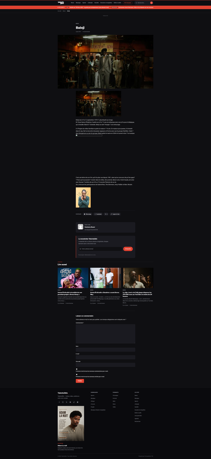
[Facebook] (59, 402)
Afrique (93, 401)
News (72, 3)
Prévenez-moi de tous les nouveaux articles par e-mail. (90, 376)
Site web (78, 361)
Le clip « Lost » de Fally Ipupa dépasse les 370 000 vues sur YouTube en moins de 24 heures (137, 294)
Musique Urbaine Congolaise (98, 410)
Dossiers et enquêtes (106, 3)
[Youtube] (70, 402)
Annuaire (128, 3)
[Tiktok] (73, 402)
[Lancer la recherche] (151, 2)
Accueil (59, 11)
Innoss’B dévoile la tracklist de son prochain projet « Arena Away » (70, 293)
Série (114, 401)
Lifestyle (90, 3)
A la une (93, 404)
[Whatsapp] (77, 402)
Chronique (115, 395)
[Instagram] (62, 402)
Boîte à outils (117, 3)
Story (114, 404)
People (92, 407)
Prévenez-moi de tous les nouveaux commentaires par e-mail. (92, 371)
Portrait (115, 398)
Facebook (98, 214)
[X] (66, 402)
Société (96, 3)
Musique (78, 3)
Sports (84, 3)
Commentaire (80, 323)
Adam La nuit (62, 446)
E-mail (77, 354)
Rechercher (137, 421)
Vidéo (114, 407)
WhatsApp (88, 214)
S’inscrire (128, 249)
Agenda (137, 418)
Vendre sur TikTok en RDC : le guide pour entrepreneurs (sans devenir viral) (87, 7)
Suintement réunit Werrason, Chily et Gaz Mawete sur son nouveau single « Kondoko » (137, 7)
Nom (77, 346)
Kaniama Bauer (90, 227)
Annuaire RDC (138, 415)
